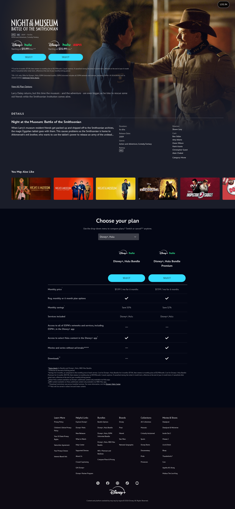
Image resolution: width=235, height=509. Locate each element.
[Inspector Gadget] (200, 189)
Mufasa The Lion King (170, 473)
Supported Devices (82, 450)
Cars (164, 462)
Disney (121, 422)
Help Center (80, 445)
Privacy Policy (58, 422)
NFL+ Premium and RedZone (104, 452)
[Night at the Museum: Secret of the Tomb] (73, 189)
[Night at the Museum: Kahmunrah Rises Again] (31, 189)
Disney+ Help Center (113, 384)
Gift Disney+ (80, 468)
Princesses (144, 462)
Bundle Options (103, 422)
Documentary (145, 450)
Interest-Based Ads (60, 456)
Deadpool (166, 422)
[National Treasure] (158, 189)
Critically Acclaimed (148, 433)
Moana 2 (165, 439)
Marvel (121, 433)
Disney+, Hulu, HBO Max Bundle (106, 443)
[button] (85, 417)
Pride (142, 456)
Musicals (144, 428)
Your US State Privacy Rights (61, 437)
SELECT (29, 57)
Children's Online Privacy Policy (62, 429)
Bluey (164, 450)
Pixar (121, 428)
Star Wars (122, 439)
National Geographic (126, 445)
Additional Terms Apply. (30, 78)
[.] (98, 483)
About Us (79, 456)
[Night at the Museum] (115, 189)
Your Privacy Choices (61, 451)
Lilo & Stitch (167, 445)
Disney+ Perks (81, 428)
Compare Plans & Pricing (106, 459)
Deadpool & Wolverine (170, 428)
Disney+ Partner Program (84, 473)
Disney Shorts (145, 445)
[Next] (230, 188)
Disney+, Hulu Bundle (105, 428)
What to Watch (81, 439)
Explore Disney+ (81, 422)
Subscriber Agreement (61, 445)
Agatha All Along (169, 468)
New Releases (80, 433)
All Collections (146, 422)
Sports (143, 439)
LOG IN (223, 4)
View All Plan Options (21, 86)
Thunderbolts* (168, 456)
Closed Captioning (82, 462)
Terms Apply (53, 368)
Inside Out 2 (167, 433)
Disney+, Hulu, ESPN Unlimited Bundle (105, 434)
